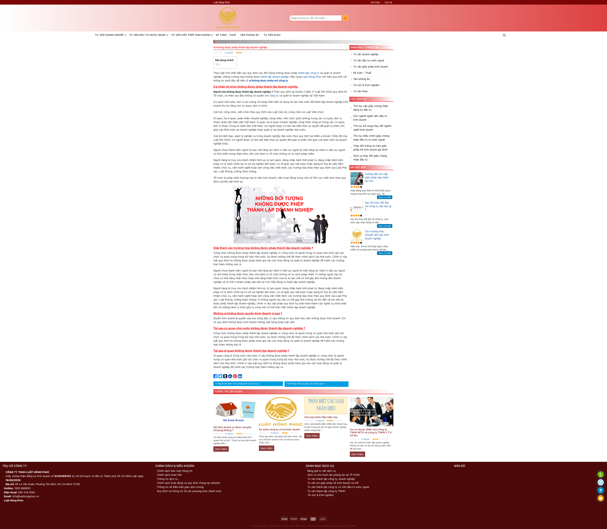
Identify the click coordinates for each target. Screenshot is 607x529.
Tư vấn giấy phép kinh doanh (191, 35)
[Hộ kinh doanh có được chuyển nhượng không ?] (235, 410)
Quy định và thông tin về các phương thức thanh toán (189, 491)
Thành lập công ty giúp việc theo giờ (304, 383)
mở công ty (272, 95)
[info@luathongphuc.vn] (601, 498)
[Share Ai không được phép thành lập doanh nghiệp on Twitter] (220, 376)
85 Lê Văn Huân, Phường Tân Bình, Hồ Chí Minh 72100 (47, 484)
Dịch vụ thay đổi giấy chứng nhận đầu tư (370, 157)
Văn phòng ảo (249, 35)
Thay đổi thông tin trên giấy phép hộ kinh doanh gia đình (370, 147)
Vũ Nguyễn (229, 53)
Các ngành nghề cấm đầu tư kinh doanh (370, 117)
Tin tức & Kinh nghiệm (366, 85)
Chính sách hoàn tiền (169, 474)
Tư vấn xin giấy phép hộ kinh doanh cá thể (332, 482)
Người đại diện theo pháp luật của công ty (238, 383)
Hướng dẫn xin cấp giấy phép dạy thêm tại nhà (377, 177)
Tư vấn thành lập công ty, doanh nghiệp (331, 478)
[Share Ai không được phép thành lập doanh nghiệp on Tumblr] (225, 376)
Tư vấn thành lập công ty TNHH (326, 491)
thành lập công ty (308, 72)
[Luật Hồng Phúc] (227, 18)
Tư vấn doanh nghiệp (109, 35)
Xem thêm (221, 449)
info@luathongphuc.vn (25, 496)
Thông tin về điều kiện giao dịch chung (180, 487)
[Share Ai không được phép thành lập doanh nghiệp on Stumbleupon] (230, 376)
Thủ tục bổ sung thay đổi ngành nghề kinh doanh (372, 127)
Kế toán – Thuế (226, 35)
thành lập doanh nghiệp (275, 76)
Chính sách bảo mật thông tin (174, 470)
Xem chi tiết (385, 197)
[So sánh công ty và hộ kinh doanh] (281, 411)
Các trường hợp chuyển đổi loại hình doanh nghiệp (377, 235)
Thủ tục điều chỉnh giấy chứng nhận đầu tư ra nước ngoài (371, 137)
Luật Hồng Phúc (311, 76)
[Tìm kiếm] (346, 18)
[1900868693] (601, 474)
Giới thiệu (375, 2)
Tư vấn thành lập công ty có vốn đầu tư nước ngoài (338, 487)
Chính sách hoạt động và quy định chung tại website (188, 482)
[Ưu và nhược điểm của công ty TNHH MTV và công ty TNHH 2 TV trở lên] (372, 411)
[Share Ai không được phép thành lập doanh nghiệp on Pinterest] (235, 376)
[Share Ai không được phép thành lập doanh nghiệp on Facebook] (215, 376)
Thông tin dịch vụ (167, 478)
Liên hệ (388, 2)
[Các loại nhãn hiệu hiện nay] (326, 405)
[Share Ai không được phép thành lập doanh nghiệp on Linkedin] (240, 376)
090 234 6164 (26, 492)
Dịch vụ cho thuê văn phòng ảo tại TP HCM (333, 474)
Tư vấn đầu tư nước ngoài (147, 35)
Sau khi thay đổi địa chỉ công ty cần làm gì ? (378, 206)
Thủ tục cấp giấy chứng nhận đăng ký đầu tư (370, 107)
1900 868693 (22, 488)
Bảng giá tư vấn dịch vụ (321, 470)
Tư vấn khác (272, 35)
